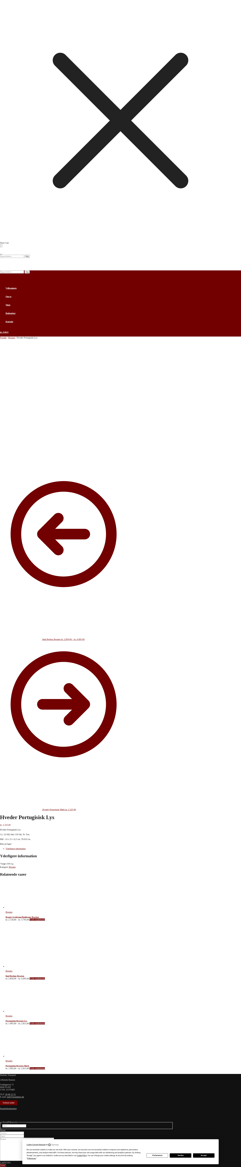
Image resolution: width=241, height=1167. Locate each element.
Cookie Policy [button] (82, 1156)
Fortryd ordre (9, 1103)
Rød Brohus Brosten (15, 976)
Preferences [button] (31, 1158)
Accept (204, 1155)
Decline (181, 1155)
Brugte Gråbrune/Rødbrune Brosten (22, 917)
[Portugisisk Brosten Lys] (19, 1011)
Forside (3, 338)
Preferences (157, 1155)
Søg (27, 256)
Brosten (11, 338)
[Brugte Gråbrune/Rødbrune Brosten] (19, 907)
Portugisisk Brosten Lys (16, 1021)
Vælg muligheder (37, 920)
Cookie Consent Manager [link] (36, 1145)
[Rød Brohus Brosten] (26, 966)
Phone (3, 1130)
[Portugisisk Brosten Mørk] (19, 1056)
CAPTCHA (5, 1162)
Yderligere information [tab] (16, 848)
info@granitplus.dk (15, 1097)
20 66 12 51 (10, 1094)
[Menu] (1, 254)
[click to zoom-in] (64, 403)
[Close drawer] (1, 245)
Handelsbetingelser (8, 1108)
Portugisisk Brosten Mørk (17, 1066)
